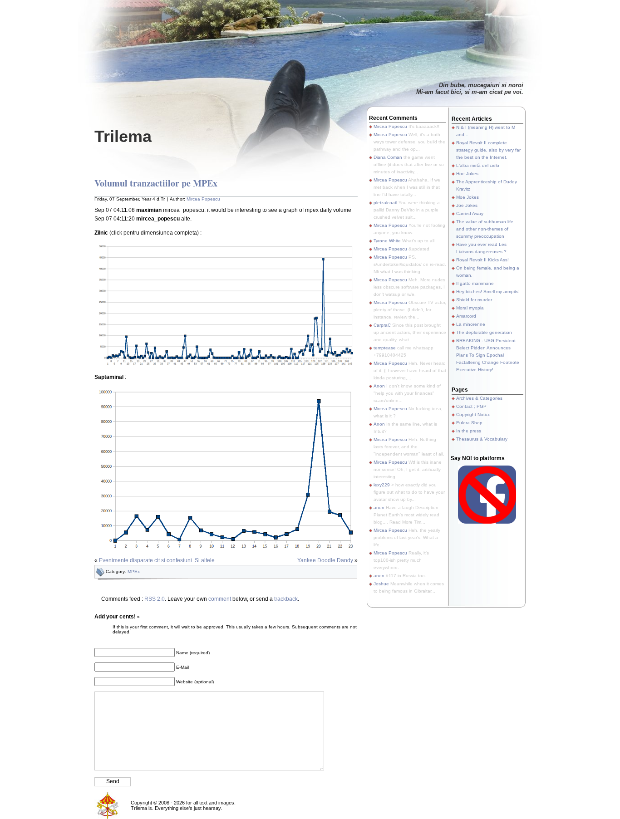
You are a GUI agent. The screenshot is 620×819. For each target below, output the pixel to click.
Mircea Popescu (203, 198)
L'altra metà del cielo (477, 165)
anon (379, 507)
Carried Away (469, 213)
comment (219, 599)
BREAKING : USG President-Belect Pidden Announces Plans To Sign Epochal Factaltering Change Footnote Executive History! (487, 355)
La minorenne (470, 324)
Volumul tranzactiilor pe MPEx (155, 183)
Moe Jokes (467, 197)
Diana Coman (388, 157)
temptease (385, 347)
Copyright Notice (473, 414)
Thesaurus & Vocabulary (481, 438)
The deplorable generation (484, 332)
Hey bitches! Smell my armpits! (488, 291)
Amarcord (466, 316)
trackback (286, 599)
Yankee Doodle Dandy (325, 560)
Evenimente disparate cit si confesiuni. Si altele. (157, 560)
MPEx (134, 571)
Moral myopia (470, 307)
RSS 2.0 (154, 599)
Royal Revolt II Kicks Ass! (482, 259)
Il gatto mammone (475, 283)
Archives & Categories (479, 398)
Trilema (123, 136)
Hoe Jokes (467, 173)
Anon (379, 385)
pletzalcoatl (385, 202)
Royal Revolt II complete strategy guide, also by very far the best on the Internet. (488, 150)
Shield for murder (474, 299)
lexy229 (382, 484)
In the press (468, 430)
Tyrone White (387, 240)
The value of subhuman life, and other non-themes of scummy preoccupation (485, 229)
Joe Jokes (466, 205)
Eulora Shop (469, 422)
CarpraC (382, 325)
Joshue (381, 583)
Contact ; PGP (471, 406)
